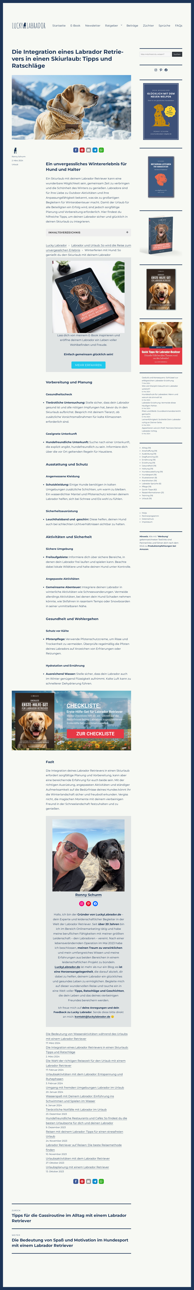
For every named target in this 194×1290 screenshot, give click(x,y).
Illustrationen (148, 477)
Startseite (59, 25)
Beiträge (132, 25)
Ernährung (147, 460)
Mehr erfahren (88, 365)
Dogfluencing (148, 457)
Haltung (146, 469)
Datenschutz (148, 519)
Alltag (144, 448)
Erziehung (147, 463)
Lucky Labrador (56, 245)
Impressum (147, 522)
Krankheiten (147, 480)
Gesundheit (147, 466)
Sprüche (164, 25)
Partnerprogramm (150, 516)
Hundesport (147, 474)
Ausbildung (147, 454)
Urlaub (15, 164)
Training (146, 495)
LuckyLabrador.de (67, 967)
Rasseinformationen (151, 492)
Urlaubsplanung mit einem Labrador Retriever (77, 1167)
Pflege (145, 486)
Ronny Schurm (88, 895)
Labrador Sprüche (150, 483)
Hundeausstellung (150, 471)
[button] (75, 150)
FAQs (178, 25)
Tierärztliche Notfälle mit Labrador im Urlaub (76, 1109)
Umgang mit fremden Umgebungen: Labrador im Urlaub (85, 1087)
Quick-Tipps (147, 489)
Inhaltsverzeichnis (64, 232)
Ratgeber (111, 25)
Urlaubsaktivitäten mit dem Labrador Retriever (78, 1158)
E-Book (75, 25)
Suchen (177, 54)
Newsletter (92, 25)
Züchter (148, 25)
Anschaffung (148, 451)
